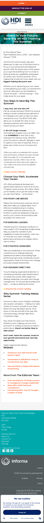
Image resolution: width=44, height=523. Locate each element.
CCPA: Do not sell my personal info (28, 473)
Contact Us (6, 439)
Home (40, 468)
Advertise (5, 441)
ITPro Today (6, 427)
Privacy (40, 478)
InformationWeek (8, 418)
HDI (3, 416)
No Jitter (5, 420)
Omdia (4, 430)
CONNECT (22, 13)
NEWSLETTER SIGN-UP (22, 8)
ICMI (3, 425)
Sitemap (4, 444)
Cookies (24, 478)
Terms (40, 483)
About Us (5, 436)
